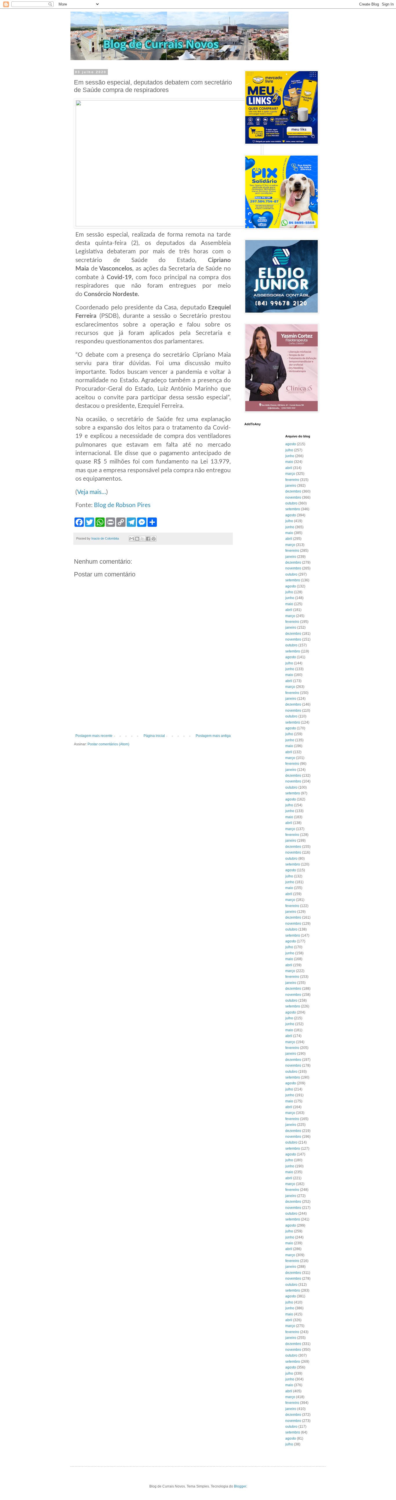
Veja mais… (91, 492)
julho (289, 450)
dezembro (293, 491)
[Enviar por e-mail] (132, 539)
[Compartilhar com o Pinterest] (154, 539)
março (290, 474)
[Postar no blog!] (137, 539)
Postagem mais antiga (213, 736)
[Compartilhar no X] (143, 539)
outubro (291, 503)
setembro (292, 509)
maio (289, 462)
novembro (293, 497)
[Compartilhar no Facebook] (148, 539)
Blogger (240, 1486)
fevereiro (292, 480)
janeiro (290, 486)
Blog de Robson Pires (121, 505)
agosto (290, 444)
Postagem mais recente (93, 736)
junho (289, 456)
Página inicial (154, 736)
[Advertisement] (153, 717)
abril (288, 468)
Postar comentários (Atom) (108, 744)
